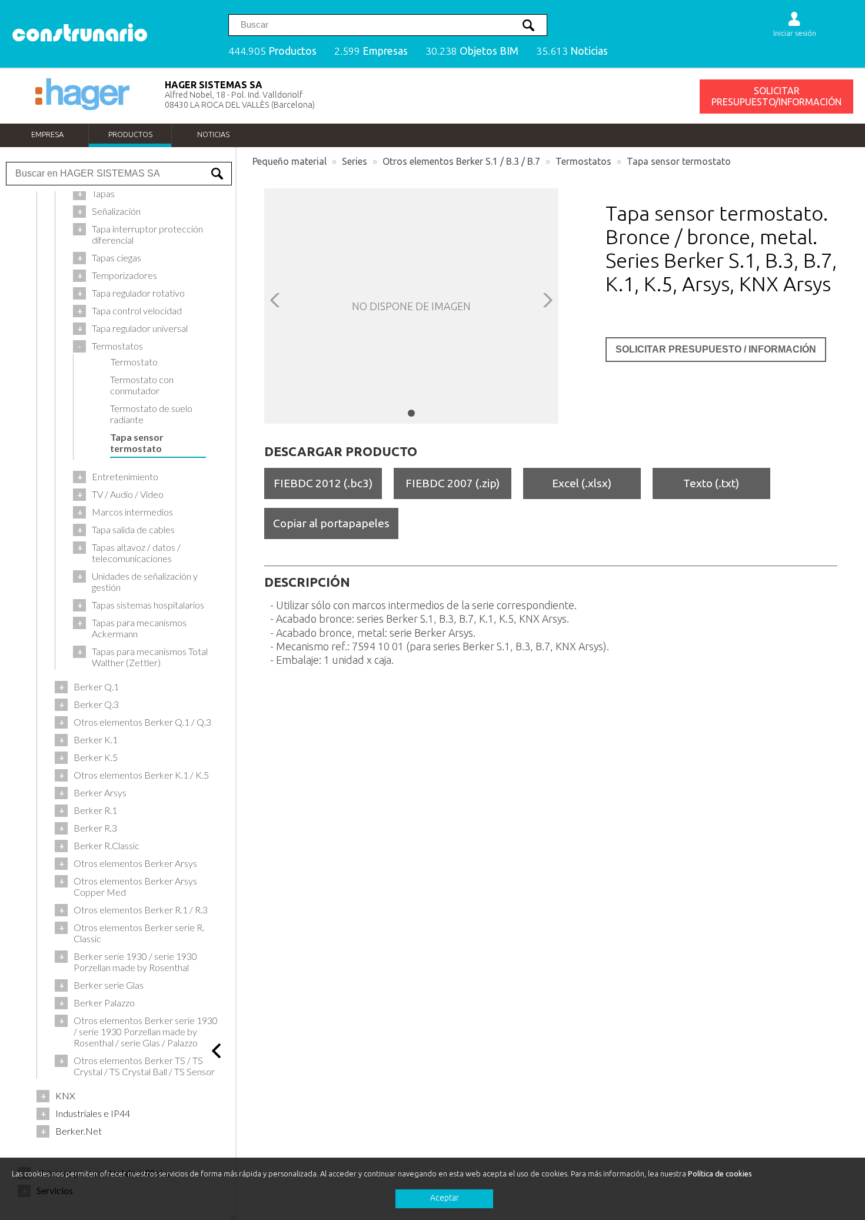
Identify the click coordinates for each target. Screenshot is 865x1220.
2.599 (371, 50)
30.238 (471, 50)
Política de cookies (720, 1173)
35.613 (572, 50)
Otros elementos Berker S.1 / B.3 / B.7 (461, 161)
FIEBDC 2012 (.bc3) (323, 483)
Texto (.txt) (711, 483)
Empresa (47, 134)
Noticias (213, 134)
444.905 (272, 50)
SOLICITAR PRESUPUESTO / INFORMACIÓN (716, 349)
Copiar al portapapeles (331, 523)
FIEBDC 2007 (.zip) (452, 483)
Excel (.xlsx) (581, 483)
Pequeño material (289, 161)
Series (354, 161)
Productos (130, 134)
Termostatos (583, 161)
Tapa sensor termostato (679, 161)
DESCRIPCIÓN (307, 582)
